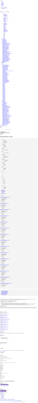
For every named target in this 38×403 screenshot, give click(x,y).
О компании (2, 3)
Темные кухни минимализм (4, 292)
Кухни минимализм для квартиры (4, 291)
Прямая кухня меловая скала (3, 271)
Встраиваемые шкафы (5, 40)
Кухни (2, 64)
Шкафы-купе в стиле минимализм (6, 123)
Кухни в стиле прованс (5, 75)
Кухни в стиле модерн (5, 76)
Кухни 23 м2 (4, 93)
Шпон (4, 19)
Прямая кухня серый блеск (5, 66)
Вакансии (2, 5)
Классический (5, 24)
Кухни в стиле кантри (5, 82)
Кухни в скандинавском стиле (6, 74)
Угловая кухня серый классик (3, 265)
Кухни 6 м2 (4, 84)
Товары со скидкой (3, 62)
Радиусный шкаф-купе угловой (6, 117)
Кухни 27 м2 (4, 95)
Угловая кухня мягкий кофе (5, 65)
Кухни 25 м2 (4, 94)
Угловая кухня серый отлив (3, 222)
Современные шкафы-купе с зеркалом (6, 44)
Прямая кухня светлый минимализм (4, 277)
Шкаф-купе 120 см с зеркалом (6, 47)
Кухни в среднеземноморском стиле (6, 81)
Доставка (2, 1)
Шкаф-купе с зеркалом (5, 43)
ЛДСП (4, 17)
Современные (5, 23)
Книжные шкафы (4, 103)
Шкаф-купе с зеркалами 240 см (6, 49)
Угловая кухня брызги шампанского (4, 197)
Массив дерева (5, 18)
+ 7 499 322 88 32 (2, 125)
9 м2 (4, 36)
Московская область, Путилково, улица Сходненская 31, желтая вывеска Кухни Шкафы (10, 400)
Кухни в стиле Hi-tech (5, 79)
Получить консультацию (2, 351)
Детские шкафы (4, 102)
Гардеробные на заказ (3, 124)
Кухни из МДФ (4, 70)
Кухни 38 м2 (4, 99)
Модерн (4, 26)
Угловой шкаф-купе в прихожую (6, 55)
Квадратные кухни (6, 15)
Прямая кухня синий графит (3, 234)
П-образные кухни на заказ (5, 68)
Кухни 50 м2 (4, 100)
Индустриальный (5, 30)
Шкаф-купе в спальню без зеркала (6, 115)
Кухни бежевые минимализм (4, 293)
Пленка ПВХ (5, 20)
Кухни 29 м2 (4, 96)
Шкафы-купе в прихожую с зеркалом (6, 51)
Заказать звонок (5, 125)
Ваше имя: (1, 389)
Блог (1, 2)
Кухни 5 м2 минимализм (3, 294)
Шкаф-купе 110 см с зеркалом (6, 46)
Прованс (5, 25)
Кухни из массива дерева (5, 69)
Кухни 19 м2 (4, 91)
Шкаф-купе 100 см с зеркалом (6, 109)
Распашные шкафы (4, 39)
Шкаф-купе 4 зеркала (5, 50)
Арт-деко (5, 27)
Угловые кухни (3, 190)
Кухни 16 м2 (4, 89)
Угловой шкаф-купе (5, 54)
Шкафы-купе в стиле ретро (5, 61)
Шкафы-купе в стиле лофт (5, 60)
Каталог (1, 334)
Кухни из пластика (4, 73)
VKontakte (2, 397)
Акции (3, 63)
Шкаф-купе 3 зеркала (5, 108)
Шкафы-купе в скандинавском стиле (6, 58)
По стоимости (2, 192)
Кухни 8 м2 (4, 85)
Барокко (4, 31)
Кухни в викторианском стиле (6, 80)
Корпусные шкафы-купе (5, 42)
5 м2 (4, 34)
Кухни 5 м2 (4, 83)
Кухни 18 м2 (4, 90)
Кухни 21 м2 (4, 92)
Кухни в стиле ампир (5, 78)
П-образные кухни (3, 191)
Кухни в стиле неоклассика (5, 77)
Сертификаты (2, 4)
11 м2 (4, 37)
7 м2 (4, 35)
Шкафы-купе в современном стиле (6, 122)
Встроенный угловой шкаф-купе (6, 56)
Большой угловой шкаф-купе (5, 57)
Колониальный (5, 29)
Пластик (5, 21)
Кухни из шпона (4, 71)
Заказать (7, 315)
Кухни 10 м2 (4, 86)
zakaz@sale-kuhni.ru (3, 8)
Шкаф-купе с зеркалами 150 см (6, 110)
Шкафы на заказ (3, 38)
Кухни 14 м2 (4, 88)
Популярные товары (3, 193)
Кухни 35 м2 (4, 98)
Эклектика (5, 28)
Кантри (4, 32)
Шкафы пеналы (4, 41)
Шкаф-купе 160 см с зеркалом (6, 48)
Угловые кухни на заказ (5, 67)
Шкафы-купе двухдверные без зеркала (6, 116)
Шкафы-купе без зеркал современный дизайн (7, 53)
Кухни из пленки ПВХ (5, 72)
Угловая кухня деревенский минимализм (4, 283)
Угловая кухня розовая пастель (3, 228)
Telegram (2, 396)
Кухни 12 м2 (4, 87)
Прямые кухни (5, 14)
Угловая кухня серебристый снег (3, 240)
